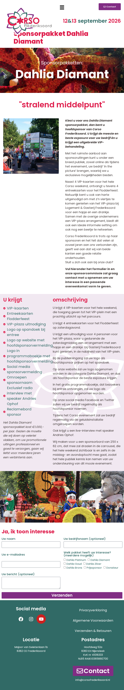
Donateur (112, 568)
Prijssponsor (94, 568)
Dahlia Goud (74, 564)
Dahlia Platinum (76, 560)
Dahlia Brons (74, 568)
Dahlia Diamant (100, 560)
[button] (62, 7)
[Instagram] (31, 619)
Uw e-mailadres (13, 555)
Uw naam (8, 539)
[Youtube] (41, 619)
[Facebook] (21, 619)
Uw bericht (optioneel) (18, 574)
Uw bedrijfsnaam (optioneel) (85, 539)
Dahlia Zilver (93, 564)
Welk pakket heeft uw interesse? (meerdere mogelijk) (87, 554)
